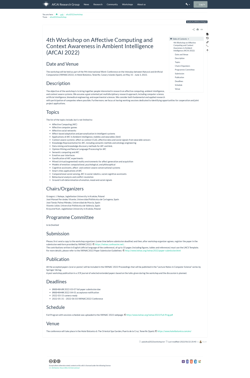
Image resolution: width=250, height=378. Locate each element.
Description (179, 58)
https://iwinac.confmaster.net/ (109, 244)
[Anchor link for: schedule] (67, 307)
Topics (177, 62)
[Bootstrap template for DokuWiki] (183, 361)
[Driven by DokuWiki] (199, 361)
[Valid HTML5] (191, 361)
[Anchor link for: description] (72, 83)
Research (97, 4)
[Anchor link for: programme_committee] (96, 217)
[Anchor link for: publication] (71, 259)
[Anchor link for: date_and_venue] (81, 63)
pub (61, 14)
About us (141, 4)
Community (112, 4)
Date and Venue (181, 54)
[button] (187, 4)
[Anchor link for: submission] (71, 233)
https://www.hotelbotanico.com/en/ (174, 331)
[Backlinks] (207, 42)
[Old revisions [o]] (207, 38)
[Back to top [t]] (207, 50)
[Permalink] (201, 29)
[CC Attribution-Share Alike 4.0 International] (54, 361)
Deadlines (179, 81)
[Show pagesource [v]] (207, 34)
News (86, 4)
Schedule (178, 85)
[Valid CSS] (195, 361)
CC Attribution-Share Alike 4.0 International (64, 368)
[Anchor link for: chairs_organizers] (86, 188)
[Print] (197, 29)
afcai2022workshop (74, 14)
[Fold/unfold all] (207, 46)
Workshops (127, 4)
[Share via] (193, 29)
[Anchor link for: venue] (61, 323)
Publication (179, 77)
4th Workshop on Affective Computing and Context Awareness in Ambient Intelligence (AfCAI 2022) (184, 46)
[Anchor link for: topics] (61, 111)
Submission (179, 73)
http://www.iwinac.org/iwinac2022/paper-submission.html (153, 250)
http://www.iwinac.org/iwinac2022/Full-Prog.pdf (150, 315)
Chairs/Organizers (182, 66)
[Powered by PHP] (187, 361)
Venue (177, 89)
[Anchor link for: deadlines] (69, 281)
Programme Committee (185, 70)
